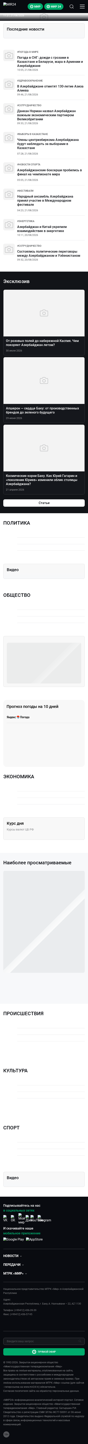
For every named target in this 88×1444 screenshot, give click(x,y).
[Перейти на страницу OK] (14, 1218)
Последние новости (25, 29)
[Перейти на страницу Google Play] (13, 1241)
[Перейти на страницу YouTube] (36, 1218)
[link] (27, 52)
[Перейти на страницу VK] (6, 1218)
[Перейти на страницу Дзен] (29, 1218)
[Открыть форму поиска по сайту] (72, 6)
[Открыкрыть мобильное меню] (82, 6)
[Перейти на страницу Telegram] (44, 1218)
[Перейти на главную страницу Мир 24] (9, 6)
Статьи (44, 503)
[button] (12, 1256)
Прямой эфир (47, 1351)
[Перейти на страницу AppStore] (34, 1241)
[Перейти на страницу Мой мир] (21, 1218)
